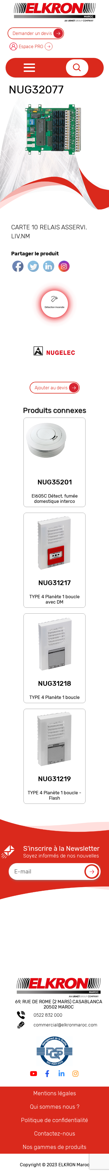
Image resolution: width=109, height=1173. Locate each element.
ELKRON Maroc (73, 1164)
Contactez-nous (54, 1133)
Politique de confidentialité (54, 1120)
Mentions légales (54, 1093)
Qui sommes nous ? (54, 1106)
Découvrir (54, 504)
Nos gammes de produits (54, 1147)
